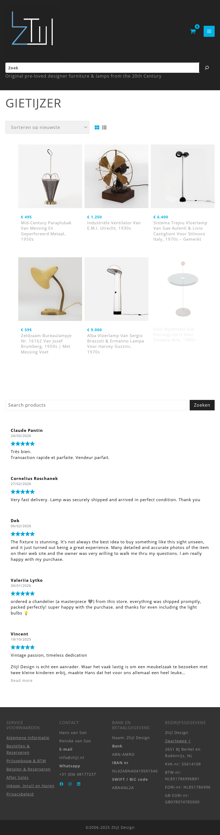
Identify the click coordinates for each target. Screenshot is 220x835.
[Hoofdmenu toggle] (209, 31)
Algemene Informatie (27, 737)
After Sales (17, 777)
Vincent (19, 634)
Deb (15, 520)
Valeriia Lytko (27, 580)
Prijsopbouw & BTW (26, 760)
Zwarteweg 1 (178, 740)
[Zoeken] (207, 68)
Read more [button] (22, 680)
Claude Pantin (27, 430)
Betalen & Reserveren (28, 769)
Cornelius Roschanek (34, 478)
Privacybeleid (20, 794)
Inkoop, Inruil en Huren (30, 785)
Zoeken (202, 405)
